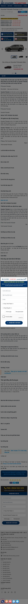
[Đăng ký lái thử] (6, 602)
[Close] (25, 278)
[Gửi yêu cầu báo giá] (10, 602)
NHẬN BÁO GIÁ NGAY (14, 322)
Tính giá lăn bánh (19, 311)
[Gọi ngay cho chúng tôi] (2, 602)
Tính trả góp (8, 311)
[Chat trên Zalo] (13, 602)
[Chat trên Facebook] (17, 602)
